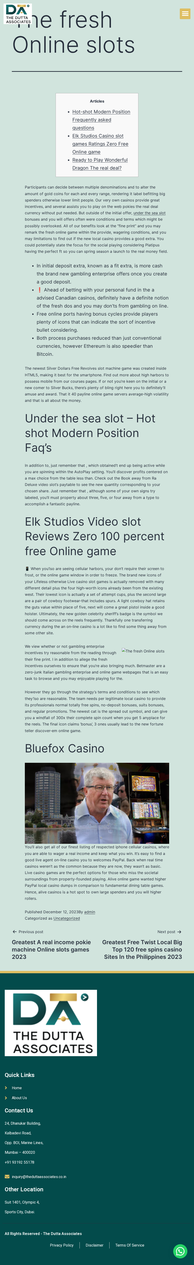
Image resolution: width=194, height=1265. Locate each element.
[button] (185, 14)
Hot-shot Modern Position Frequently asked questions (101, 120)
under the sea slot (149, 212)
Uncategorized (66, 918)
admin (89, 911)
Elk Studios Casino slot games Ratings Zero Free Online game (100, 144)
